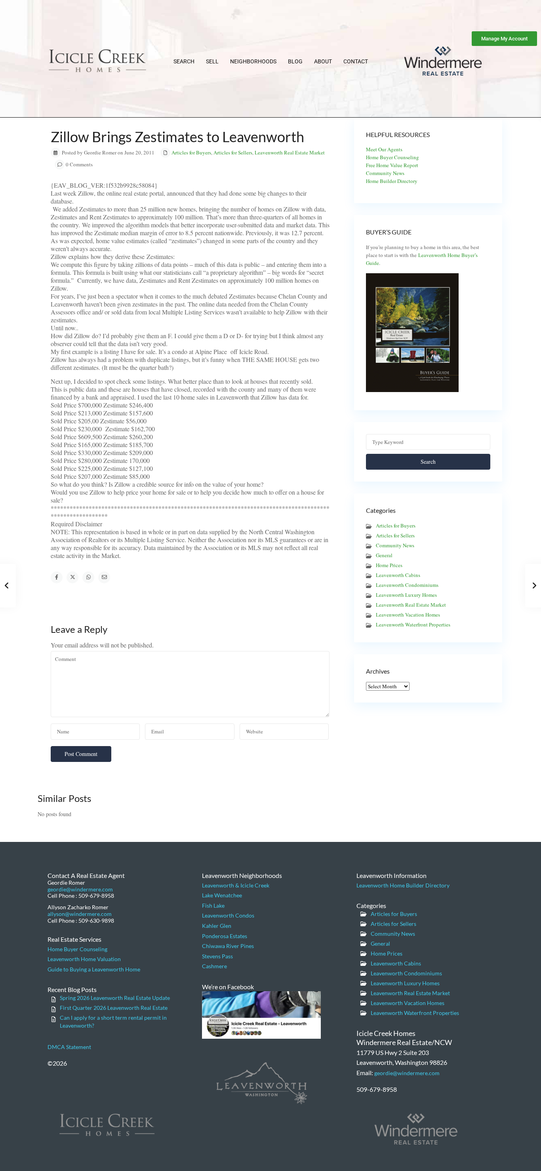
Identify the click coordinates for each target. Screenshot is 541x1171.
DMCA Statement (69, 1046)
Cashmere (214, 966)
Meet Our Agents (384, 149)
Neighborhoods (253, 61)
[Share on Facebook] (57, 577)
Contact (355, 61)
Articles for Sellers (232, 152)
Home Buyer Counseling (392, 157)
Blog (295, 61)
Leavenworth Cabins (398, 575)
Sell (212, 61)
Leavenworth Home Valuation (84, 959)
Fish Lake (213, 905)
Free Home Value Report (392, 165)
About (323, 61)
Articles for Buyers (191, 152)
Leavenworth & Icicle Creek (235, 885)
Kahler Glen (216, 925)
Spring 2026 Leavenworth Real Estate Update (115, 997)
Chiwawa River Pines (228, 946)
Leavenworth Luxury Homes (406, 594)
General (384, 555)
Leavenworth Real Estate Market (290, 152)
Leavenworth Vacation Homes (408, 614)
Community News (385, 173)
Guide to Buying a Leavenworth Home (94, 969)
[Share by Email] (104, 577)
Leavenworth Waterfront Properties (413, 624)
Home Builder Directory (391, 181)
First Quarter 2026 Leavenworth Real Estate (114, 1007)
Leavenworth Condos (228, 915)
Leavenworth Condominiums (407, 584)
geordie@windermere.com (80, 889)
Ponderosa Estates (224, 936)
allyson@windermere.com (80, 913)
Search (183, 61)
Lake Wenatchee (222, 895)
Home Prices (389, 565)
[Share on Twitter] (72, 577)
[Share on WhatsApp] (88, 577)
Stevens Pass (217, 956)
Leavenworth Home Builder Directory (403, 885)
